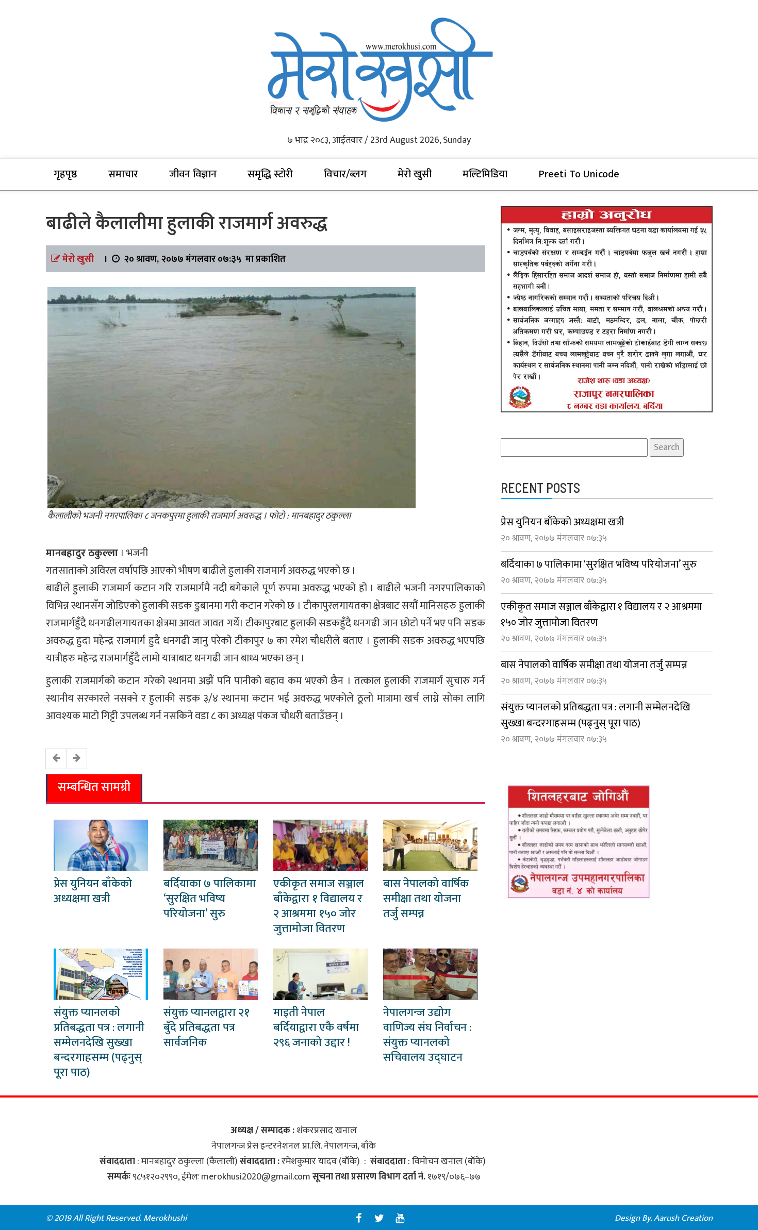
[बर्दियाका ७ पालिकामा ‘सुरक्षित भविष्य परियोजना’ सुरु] (210, 845)
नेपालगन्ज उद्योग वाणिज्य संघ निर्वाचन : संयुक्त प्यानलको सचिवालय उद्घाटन (427, 1035)
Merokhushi (165, 1218)
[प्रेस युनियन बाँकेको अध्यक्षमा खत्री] (101, 845)
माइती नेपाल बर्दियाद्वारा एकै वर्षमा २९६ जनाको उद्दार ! (316, 1027)
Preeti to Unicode (578, 174)
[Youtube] (399, 1218)
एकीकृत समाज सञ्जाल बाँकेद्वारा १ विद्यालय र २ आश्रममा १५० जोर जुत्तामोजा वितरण (318, 906)
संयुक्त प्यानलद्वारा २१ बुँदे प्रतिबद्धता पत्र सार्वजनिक (206, 1027)
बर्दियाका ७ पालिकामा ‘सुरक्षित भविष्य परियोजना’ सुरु (209, 898)
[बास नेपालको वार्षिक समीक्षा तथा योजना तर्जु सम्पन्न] (430, 845)
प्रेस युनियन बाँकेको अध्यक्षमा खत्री (93, 891)
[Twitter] (379, 1218)
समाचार (123, 174)
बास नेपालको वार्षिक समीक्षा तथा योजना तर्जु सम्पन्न (426, 898)
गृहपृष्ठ (65, 174)
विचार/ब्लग (345, 174)
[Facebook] (358, 1218)
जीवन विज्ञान (193, 174)
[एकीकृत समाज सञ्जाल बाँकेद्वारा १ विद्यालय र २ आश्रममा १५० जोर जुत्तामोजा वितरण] (320, 845)
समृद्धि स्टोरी (270, 174)
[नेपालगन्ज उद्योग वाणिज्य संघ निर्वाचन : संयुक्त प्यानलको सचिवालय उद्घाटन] (430, 974)
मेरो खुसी (415, 174)
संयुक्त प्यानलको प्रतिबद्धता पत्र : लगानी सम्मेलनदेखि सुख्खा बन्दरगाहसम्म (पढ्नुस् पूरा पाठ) (99, 1042)
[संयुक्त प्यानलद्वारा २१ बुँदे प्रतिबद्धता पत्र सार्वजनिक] (210, 974)
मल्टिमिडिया (485, 174)
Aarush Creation (683, 1218)
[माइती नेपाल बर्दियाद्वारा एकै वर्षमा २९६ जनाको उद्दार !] (320, 974)
